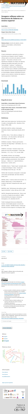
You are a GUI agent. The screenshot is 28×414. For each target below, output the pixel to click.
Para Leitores (5, 372)
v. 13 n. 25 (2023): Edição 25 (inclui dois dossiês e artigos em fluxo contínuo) (13, 7)
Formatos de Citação (6, 321)
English (5, 336)
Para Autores (5, 374)
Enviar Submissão (7, 328)
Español (5, 338)
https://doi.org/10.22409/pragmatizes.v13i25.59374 (13, 39)
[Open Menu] (1, 1)
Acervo (7, 4)
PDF (4, 251)
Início (2, 4)
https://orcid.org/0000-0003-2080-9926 (9, 29)
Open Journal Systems (7, 382)
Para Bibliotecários (6, 376)
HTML (10, 251)
